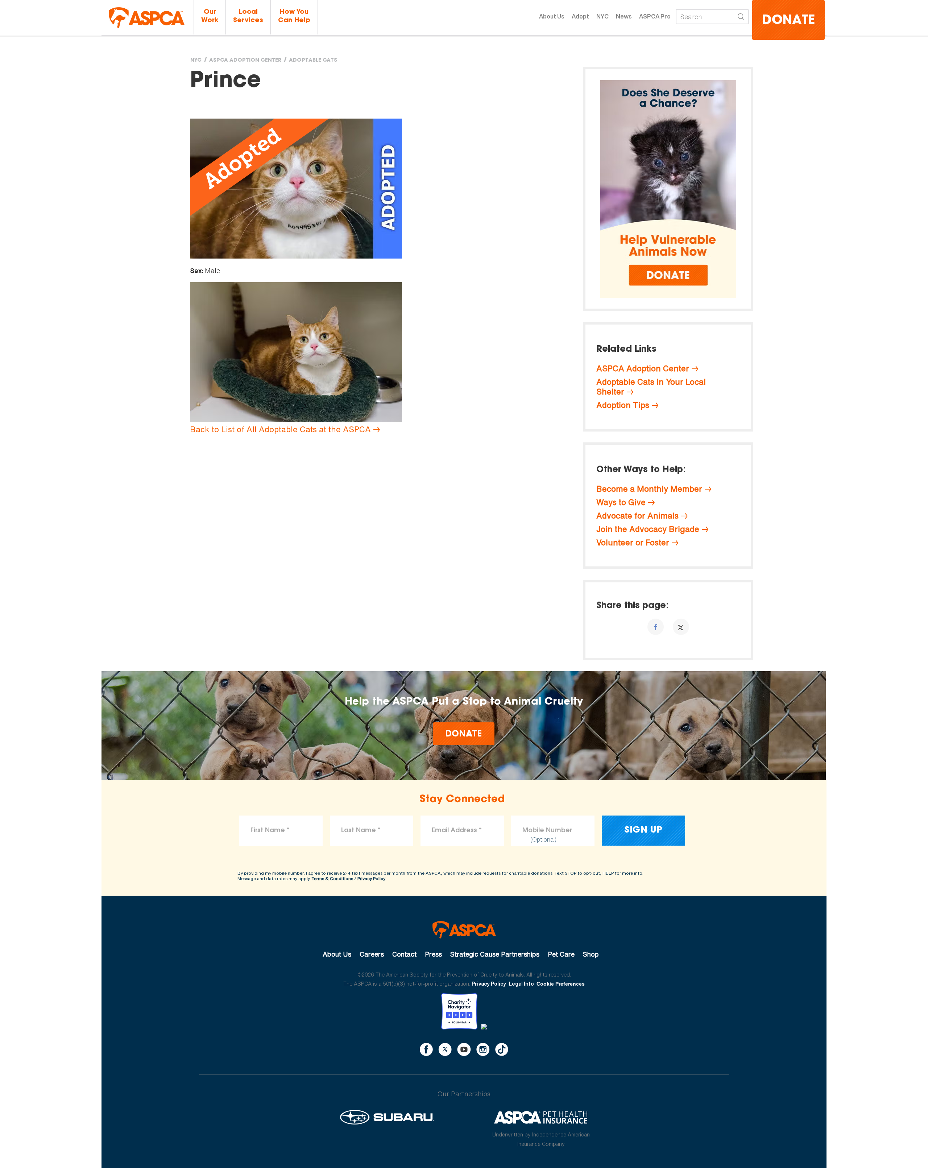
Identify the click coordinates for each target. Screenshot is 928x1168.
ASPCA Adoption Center (245, 60)
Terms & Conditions (332, 878)
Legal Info (521, 983)
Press (433, 954)
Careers (372, 954)
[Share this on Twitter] (681, 627)
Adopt (580, 16)
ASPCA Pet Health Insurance (541, 1117)
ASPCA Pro (655, 16)
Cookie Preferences (560, 984)
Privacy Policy (371, 878)
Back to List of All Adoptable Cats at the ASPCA (280, 429)
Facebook (426, 1049)
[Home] (147, 17)
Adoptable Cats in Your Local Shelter (651, 386)
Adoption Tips (622, 405)
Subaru (387, 1117)
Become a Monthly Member (649, 489)
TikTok (501, 1049)
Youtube (464, 1049)
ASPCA (464, 929)
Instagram (483, 1049)
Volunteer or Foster (632, 542)
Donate (788, 21)
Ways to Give (621, 502)
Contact (404, 954)
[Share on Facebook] (655, 627)
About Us (551, 16)
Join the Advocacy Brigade (647, 529)
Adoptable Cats (313, 60)
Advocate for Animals (637, 515)
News (624, 16)
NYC (602, 16)
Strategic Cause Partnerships (494, 954)
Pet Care (561, 954)
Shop (591, 954)
